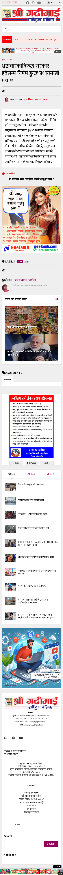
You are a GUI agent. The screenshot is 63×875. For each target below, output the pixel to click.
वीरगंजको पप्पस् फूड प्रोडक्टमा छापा (31, 484)
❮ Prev (16, 463)
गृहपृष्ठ (3, 59)
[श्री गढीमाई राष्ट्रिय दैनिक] (31, 21)
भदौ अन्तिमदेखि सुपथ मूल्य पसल (22, 327)
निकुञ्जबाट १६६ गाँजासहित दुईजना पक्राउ (32, 514)
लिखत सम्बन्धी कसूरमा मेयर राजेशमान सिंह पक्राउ (36, 557)
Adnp (58, 52)
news (10, 59)
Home (17, 824)
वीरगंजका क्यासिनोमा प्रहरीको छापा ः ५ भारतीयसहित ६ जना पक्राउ (33, 601)
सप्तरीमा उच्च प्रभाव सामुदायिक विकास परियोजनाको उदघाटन (37, 572)
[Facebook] (27, 3)
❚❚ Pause (31, 463)
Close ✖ (57, 866)
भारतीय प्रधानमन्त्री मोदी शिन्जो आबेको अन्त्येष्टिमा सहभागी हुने (29, 353)
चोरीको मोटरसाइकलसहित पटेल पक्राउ (32, 586)
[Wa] (33, 3)
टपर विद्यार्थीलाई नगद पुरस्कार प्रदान (31, 500)
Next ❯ (47, 463)
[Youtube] (39, 3)
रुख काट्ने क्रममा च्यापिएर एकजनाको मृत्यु (33, 39)
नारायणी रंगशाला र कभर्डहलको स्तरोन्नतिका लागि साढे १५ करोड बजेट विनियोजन (38, 543)
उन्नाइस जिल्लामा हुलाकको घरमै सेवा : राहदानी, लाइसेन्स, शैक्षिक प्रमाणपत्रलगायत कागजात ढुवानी (36, 616)
